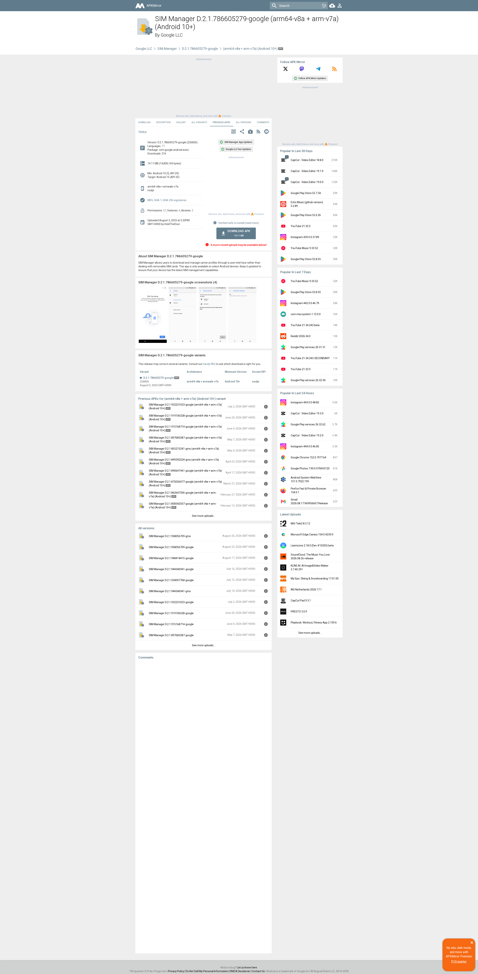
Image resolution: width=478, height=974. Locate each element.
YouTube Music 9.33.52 (304, 248)
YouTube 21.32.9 (301, 369)
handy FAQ (209, 363)
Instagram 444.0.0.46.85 (305, 446)
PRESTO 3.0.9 (299, 611)
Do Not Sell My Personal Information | (208, 971)
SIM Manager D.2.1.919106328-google (171, 613)
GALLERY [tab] (181, 122)
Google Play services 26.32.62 (308, 424)
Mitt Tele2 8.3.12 (300, 523)
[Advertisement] (203, 87)
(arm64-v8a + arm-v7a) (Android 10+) (250, 49)
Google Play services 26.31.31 (308, 347)
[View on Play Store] (250, 132)
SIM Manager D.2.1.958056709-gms (170, 536)
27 (164, 210)
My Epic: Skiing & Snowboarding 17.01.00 (315, 578)
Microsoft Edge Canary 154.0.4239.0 (312, 534)
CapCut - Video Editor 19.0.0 (307, 182)
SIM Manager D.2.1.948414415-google (171, 558)
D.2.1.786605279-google (200, 49)
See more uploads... (203, 515)
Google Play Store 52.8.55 (306, 259)
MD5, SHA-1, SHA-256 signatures (167, 200)
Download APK (239, 233)
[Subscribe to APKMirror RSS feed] (334, 70)
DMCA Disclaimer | (241, 971)
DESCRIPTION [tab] (163, 122)
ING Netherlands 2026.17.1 (306, 589)
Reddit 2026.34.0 (301, 336)
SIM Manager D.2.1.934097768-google (171, 580)
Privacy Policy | (177, 971)
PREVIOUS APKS (221, 122)
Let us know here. (247, 967)
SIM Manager (167, 49)
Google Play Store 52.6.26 (306, 215)
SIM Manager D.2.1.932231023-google (171, 602)
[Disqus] (203, 806)
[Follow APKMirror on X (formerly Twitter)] (285, 70)
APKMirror (154, 5)
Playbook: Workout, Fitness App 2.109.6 (314, 622)
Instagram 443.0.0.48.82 (305, 402)
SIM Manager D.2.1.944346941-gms (170, 591)
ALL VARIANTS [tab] (199, 122)
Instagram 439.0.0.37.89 (305, 237)
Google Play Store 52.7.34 (306, 193)
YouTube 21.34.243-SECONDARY (310, 358)
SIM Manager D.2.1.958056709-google (171, 547)
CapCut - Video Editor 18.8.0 (307, 160)
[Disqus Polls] (203, 709)
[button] (233, 132)
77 (163, 146)
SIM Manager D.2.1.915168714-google (171, 624)
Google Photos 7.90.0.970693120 (310, 468)
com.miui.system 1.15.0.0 (306, 314)
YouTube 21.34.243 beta (305, 325)
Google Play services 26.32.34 (308, 380)
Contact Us (258, 971)
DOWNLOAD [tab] (144, 122)
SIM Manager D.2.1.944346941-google (171, 569)
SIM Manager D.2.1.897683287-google (171, 635)
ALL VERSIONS (243, 122)
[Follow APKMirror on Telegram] (318, 70)
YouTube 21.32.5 (301, 226)
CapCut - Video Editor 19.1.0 (307, 171)
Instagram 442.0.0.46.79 (305, 303)
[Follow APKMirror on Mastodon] (301, 70)
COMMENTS (263, 122)
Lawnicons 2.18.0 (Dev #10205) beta (312, 545)
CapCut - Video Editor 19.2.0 (307, 435)
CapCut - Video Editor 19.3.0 (307, 413)
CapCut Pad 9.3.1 (301, 600)
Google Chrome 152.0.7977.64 (308, 457)
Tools (142, 132)
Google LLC (172, 35)
